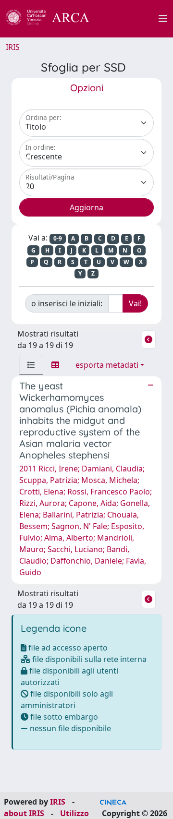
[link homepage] (53, 19)
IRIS (13, 47)
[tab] (31, 365)
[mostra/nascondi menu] (163, 19)
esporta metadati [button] (106, 365)
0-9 (57, 238)
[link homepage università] (129, 19)
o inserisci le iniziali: (66, 303)
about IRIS (24, 813)
